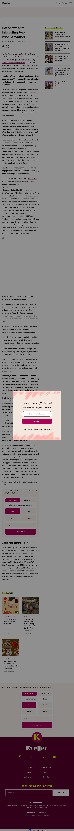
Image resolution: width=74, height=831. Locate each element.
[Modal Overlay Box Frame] (37, 415)
